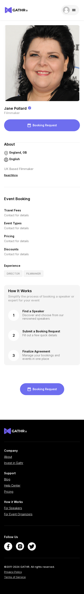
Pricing (8, 491)
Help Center (12, 485)
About (8, 456)
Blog (7, 479)
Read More (11, 175)
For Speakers (13, 508)
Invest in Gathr (13, 463)
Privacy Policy (13, 572)
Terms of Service (15, 577)
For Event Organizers (18, 514)
